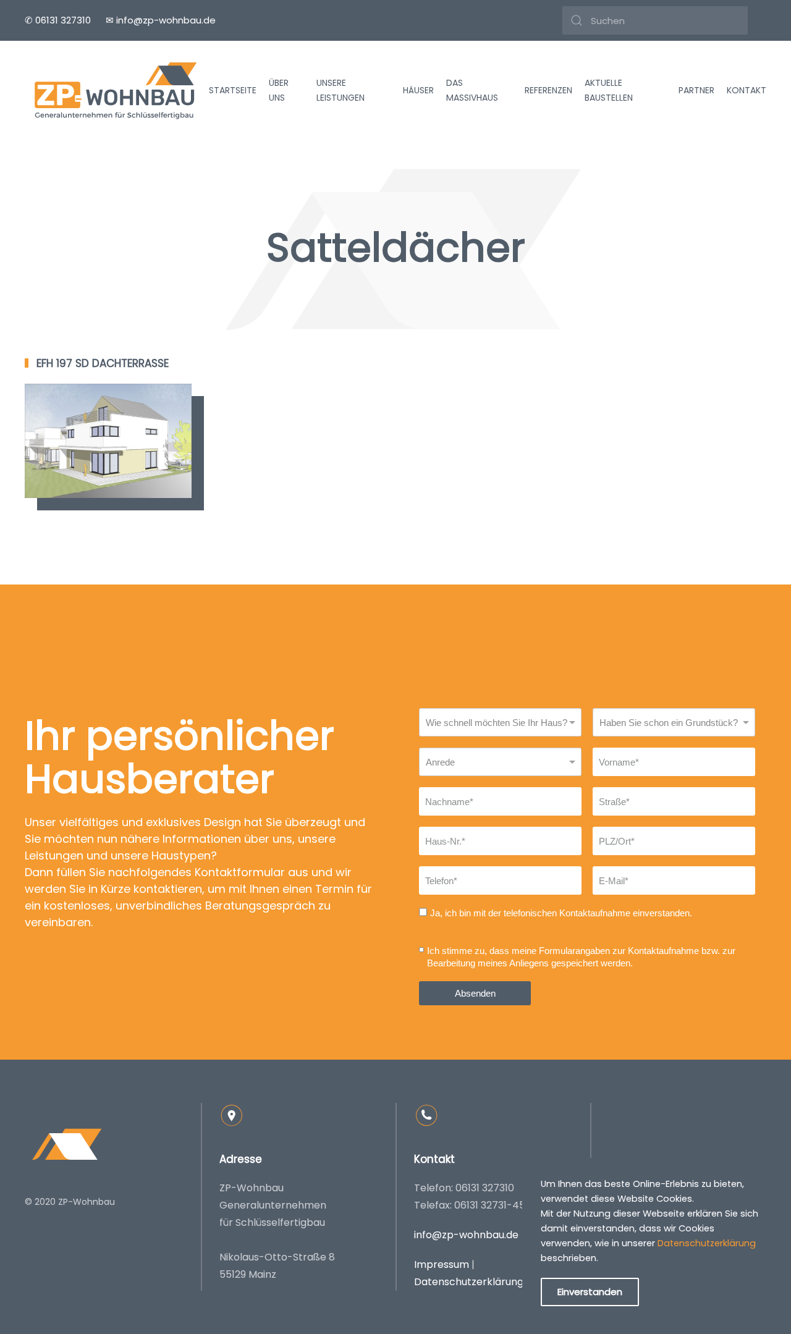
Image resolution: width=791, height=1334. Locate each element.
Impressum (441, 1264)
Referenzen (548, 90)
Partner (696, 90)
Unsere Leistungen (340, 90)
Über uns (279, 90)
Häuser (418, 90)
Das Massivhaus (472, 90)
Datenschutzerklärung (468, 1282)
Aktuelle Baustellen (609, 90)
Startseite (232, 90)
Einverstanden (589, 1291)
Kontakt (746, 90)
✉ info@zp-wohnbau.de (161, 20)
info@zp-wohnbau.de (466, 1235)
